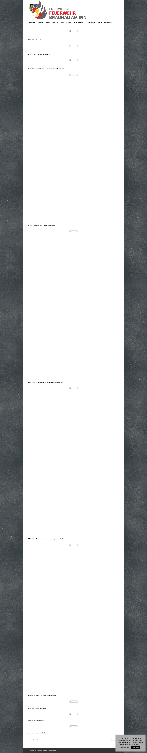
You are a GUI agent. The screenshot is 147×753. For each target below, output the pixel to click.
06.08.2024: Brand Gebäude (37, 708)
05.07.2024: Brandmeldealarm (37, 733)
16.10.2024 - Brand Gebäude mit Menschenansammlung (46, 382)
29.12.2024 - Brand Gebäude (37, 40)
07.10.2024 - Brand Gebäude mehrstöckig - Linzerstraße (46, 539)
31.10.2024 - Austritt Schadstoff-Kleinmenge (42, 225)
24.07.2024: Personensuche (36, 720)
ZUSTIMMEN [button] (136, 747)
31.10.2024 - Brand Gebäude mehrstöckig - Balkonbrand (46, 69)
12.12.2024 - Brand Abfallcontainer (39, 54)
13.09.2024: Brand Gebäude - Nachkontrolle (42, 696)
